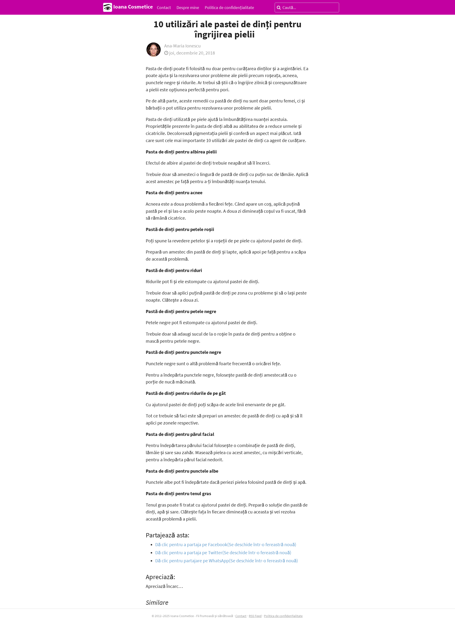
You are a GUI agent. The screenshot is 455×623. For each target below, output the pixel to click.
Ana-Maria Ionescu (182, 46)
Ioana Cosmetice (132, 6)
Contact (164, 7)
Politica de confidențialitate (229, 7)
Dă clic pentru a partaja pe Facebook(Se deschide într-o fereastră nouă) (225, 544)
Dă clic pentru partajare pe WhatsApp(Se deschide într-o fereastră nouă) (226, 560)
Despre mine (188, 7)
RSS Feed (255, 616)
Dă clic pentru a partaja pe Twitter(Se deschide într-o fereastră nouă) (223, 552)
